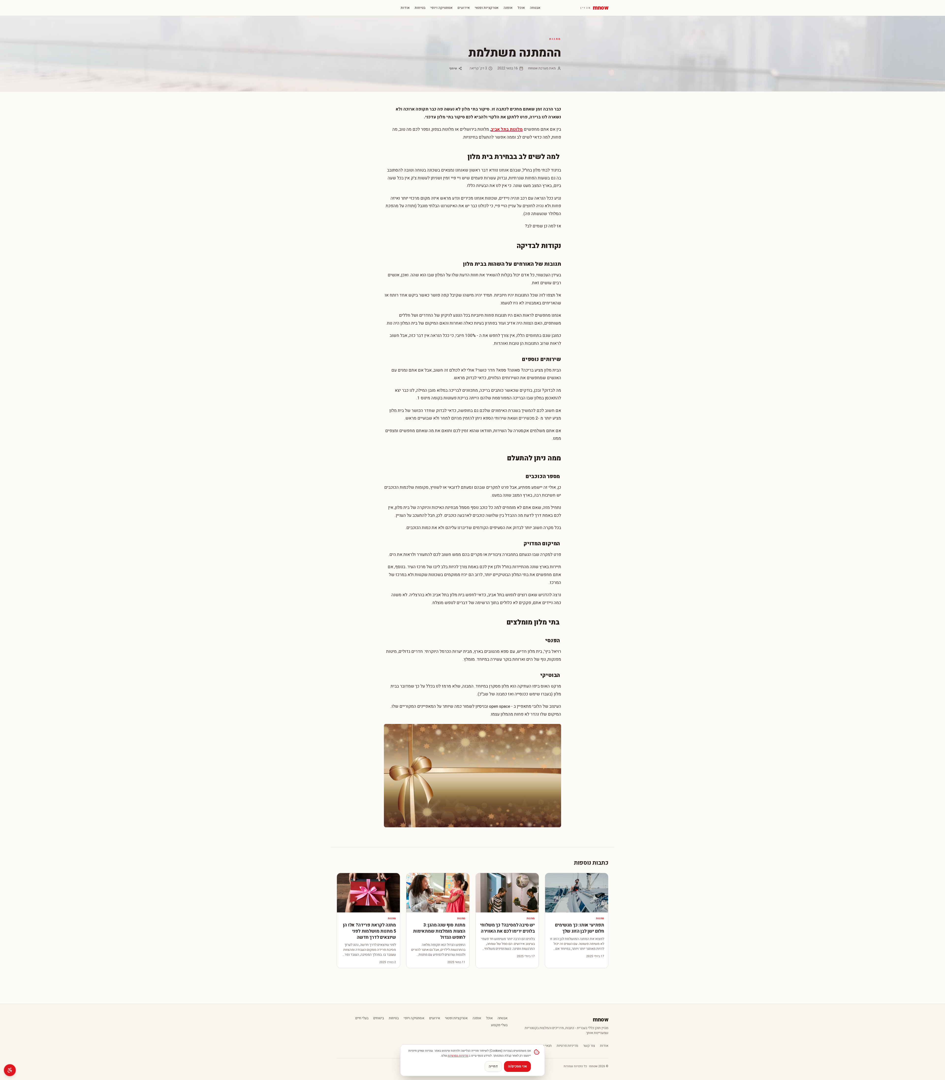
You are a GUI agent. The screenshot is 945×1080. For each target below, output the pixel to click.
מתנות (555, 39)
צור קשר (589, 1045)
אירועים (463, 7)
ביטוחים (378, 1018)
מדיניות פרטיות (567, 1045)
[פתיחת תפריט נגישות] (10, 1070)
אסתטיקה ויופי (441, 7)
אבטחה (535, 7)
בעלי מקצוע (499, 1025)
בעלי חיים (361, 1018)
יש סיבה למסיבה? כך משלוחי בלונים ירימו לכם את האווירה (507, 928)
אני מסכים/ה (517, 1066)
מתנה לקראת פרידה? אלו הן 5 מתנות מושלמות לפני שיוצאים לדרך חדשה (369, 931)
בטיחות (420, 7)
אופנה (508, 7)
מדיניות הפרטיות (458, 1055)
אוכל (521, 7)
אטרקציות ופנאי (487, 7)
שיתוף (453, 68)
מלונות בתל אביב (507, 129)
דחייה (493, 1066)
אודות (405, 7)
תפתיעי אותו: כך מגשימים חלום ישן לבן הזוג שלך (579, 928)
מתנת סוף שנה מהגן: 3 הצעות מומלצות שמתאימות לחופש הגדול (439, 931)
